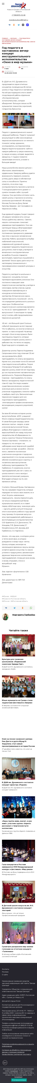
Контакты (5, 969)
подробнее (14, 1071)
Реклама (5, 972)
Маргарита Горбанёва (23, 615)
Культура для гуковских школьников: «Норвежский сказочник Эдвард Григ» (14, 661)
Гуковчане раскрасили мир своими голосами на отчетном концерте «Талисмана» (17, 949)
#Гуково (6, 596)
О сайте (5, 975)
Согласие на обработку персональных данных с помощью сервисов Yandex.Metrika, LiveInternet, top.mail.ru (16, 1052)
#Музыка (8, 124)
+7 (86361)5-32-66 (18, 15)
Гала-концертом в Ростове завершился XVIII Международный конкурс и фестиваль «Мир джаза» (17, 867)
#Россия (6, 601)
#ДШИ (13, 596)
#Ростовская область (20, 601)
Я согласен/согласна (19, 1080)
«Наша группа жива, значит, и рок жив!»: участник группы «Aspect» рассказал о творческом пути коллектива (17, 824)
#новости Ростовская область (14, 599)
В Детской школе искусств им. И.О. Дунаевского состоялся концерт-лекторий (17, 908)
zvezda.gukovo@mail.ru (18, 20)
